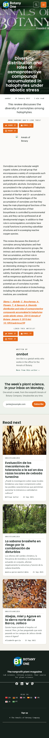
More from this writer (27, 370)
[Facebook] (16, 683)
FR (38, 698)
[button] (43, 5)
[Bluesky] (27, 683)
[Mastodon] (32, 683)
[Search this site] (36, 5)
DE (17, 698)
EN (24, 698)
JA (9, 702)
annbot (8, 98)
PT (16, 702)
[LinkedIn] (22, 683)
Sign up (24, 713)
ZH (9, 698)
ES (31, 698)
